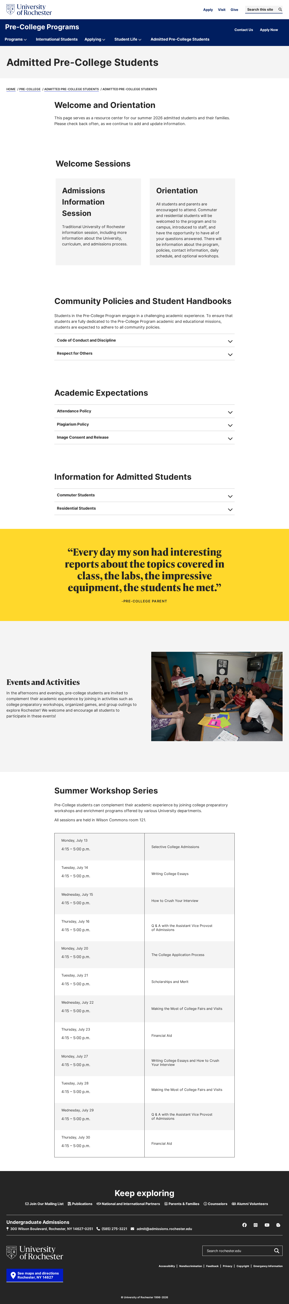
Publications (81, 1203)
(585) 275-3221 (114, 1228)
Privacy (227, 1266)
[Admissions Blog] (278, 1225)
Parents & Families (183, 1203)
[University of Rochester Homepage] (29, 9)
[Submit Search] (276, 1251)
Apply (208, 9)
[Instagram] (255, 1225)
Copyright (243, 1266)
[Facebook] (244, 1225)
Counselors (217, 1203)
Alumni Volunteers (252, 1203)
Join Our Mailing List (46, 1203)
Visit (221, 9)
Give (234, 9)
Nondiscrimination (190, 1266)
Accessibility (167, 1266)
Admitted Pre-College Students (71, 89)
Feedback (212, 1266)
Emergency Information (268, 1266)
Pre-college (30, 89)
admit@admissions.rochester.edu (164, 1228)
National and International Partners (130, 1203)
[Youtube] (267, 1225)
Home (11, 89)
